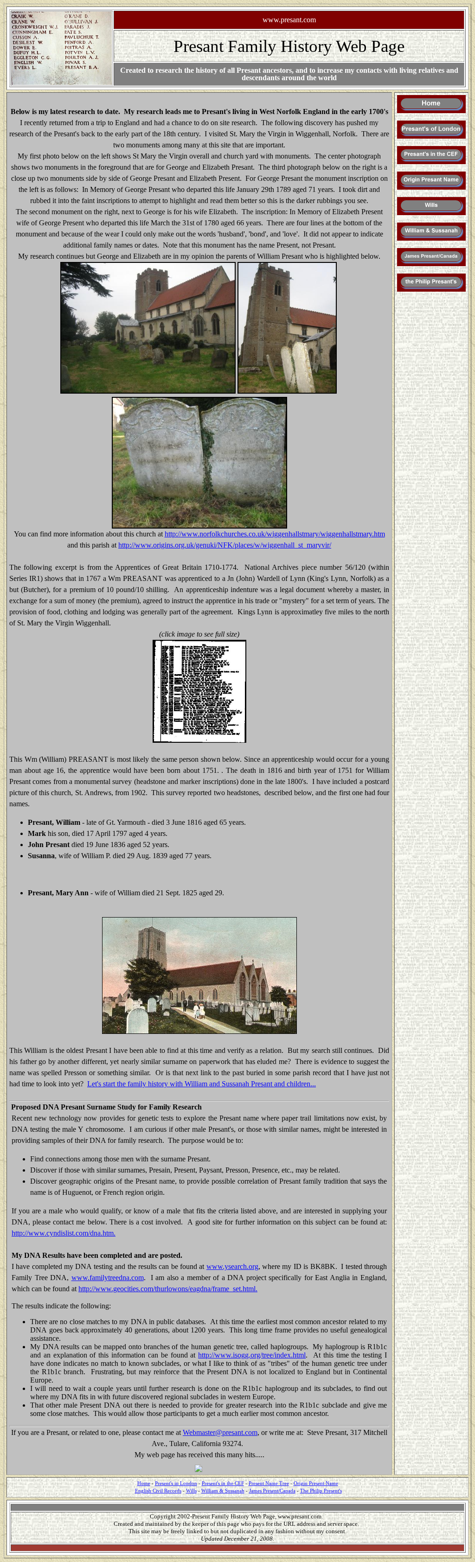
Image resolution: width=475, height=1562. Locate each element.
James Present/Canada (272, 1490)
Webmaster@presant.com (220, 1432)
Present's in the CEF (223, 1483)
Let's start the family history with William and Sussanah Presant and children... (201, 1084)
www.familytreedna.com (107, 1277)
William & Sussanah (222, 1490)
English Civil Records (158, 1490)
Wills (191, 1490)
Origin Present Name (316, 1483)
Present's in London (176, 1483)
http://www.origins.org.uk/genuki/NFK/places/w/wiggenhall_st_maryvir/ (224, 545)
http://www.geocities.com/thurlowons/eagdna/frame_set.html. (167, 1289)
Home (143, 1483)
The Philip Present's (321, 1490)
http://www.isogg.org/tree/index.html (252, 1355)
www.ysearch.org (232, 1266)
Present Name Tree (269, 1483)
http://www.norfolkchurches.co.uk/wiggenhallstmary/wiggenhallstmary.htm (275, 534)
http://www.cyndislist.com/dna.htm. (64, 1233)
